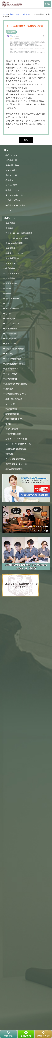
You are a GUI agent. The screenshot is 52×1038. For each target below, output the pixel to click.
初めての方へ (11, 155)
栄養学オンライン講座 (15, 205)
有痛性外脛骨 (11, 329)
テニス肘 (9, 354)
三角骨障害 (10, 278)
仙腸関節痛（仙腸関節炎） (17, 449)
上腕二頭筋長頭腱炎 (14, 469)
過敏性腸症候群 (12, 414)
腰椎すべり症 (11, 344)
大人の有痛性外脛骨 (14, 243)
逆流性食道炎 (11, 283)
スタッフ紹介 (11, 170)
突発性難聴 (10, 248)
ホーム (5, 14)
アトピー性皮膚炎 (13, 359)
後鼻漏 (8, 424)
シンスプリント (12, 273)
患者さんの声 (11, 175)
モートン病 (10, 404)
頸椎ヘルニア (11, 288)
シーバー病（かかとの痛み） (18, 238)
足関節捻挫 (10, 319)
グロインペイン (12, 324)
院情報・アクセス (13, 190)
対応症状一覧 (11, 160)
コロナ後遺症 (11, 334)
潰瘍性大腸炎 (11, 409)
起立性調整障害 (12, 308)
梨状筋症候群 (11, 379)
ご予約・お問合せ (13, 200)
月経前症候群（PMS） (15, 419)
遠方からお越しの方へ (15, 195)
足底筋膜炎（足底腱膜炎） (17, 384)
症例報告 (9, 180)
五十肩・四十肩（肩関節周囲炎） (19, 233)
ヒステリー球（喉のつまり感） (19, 444)
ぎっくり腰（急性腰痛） (16, 459)
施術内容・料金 (12, 165)
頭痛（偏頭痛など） (14, 399)
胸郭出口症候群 (12, 298)
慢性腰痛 (9, 228)
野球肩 (8, 303)
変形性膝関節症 (12, 258)
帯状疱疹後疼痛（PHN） (16, 394)
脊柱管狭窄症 (11, 339)
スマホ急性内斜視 (13, 434)
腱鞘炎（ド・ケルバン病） (17, 439)
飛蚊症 (8, 293)
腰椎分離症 (10, 223)
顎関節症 (9, 454)
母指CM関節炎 (11, 429)
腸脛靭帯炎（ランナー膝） (17, 464)
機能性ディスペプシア (15, 253)
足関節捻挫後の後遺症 (15, 364)
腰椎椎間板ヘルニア (14, 369)
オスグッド (10, 263)
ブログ (8, 210)
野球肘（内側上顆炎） (15, 349)
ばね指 (8, 313)
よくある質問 (11, 185)
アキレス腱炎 (11, 374)
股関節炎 (9, 389)
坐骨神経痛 (10, 268)
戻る (26, 140)
